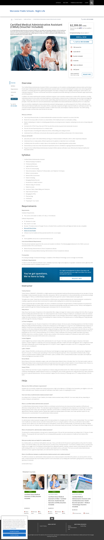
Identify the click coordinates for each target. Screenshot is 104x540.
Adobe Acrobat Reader (30, 230)
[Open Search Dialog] (92, 2)
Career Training (43, 526)
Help (69, 529)
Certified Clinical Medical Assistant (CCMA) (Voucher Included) (32, 496)
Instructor (13, 92)
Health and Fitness (27, 19)
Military (69, 526)
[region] (14, 527)
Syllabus (13, 86)
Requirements (14, 89)
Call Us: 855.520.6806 (87, 19)
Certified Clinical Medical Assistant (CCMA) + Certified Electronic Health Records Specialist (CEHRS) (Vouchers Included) (57, 500)
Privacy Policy (54, 536)
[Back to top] (52, 524)
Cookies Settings (14, 535)
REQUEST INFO (87, 74)
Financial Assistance (72, 527)
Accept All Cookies (14, 531)
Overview (13, 83)
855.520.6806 (14, 106)
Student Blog (83, 526)
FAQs (12, 95)
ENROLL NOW (81, 37)
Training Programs (18, 19)
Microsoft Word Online (30, 228)
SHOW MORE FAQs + (27, 464)
